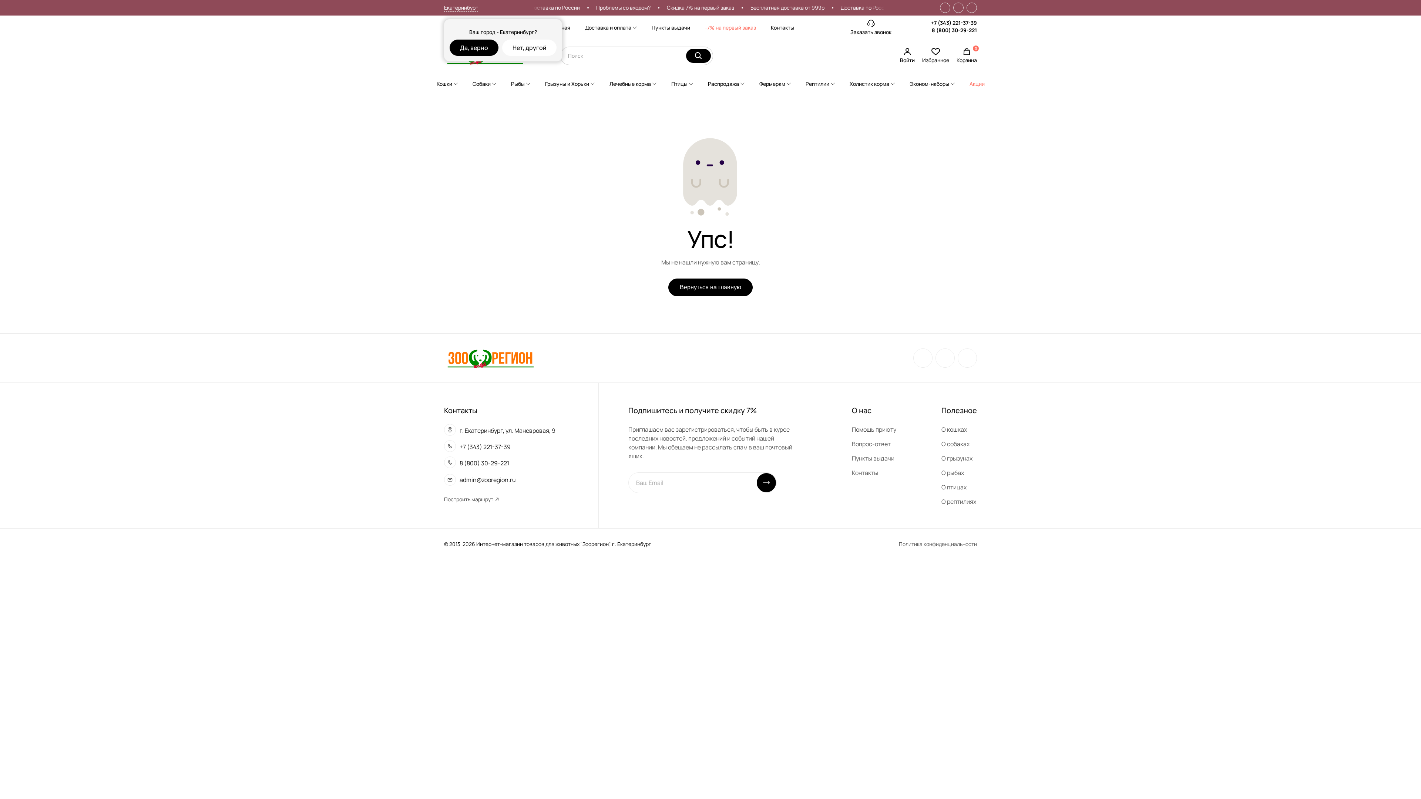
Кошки (444, 83)
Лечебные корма (630, 83)
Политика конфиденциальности (938, 543)
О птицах (954, 487)
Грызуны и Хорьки (567, 83)
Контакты (782, 27)
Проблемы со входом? (609, 7)
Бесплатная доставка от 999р (773, 7)
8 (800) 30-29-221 (954, 30)
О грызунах (956, 458)
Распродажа (723, 83)
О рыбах (952, 473)
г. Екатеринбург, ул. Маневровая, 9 (507, 431)
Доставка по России (541, 7)
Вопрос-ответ (871, 444)
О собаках (955, 444)
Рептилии (817, 83)
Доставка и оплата (608, 27)
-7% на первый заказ (730, 27)
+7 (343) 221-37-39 (954, 22)
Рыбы (518, 83)
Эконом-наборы (929, 83)
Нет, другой (529, 48)
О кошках (954, 429)
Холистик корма (869, 83)
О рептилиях (958, 502)
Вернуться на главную (710, 287)
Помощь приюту (874, 429)
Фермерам (772, 83)
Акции (977, 83)
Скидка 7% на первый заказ (686, 7)
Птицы (679, 83)
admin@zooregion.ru (488, 480)
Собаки (482, 83)
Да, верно (474, 48)
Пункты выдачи (671, 27)
